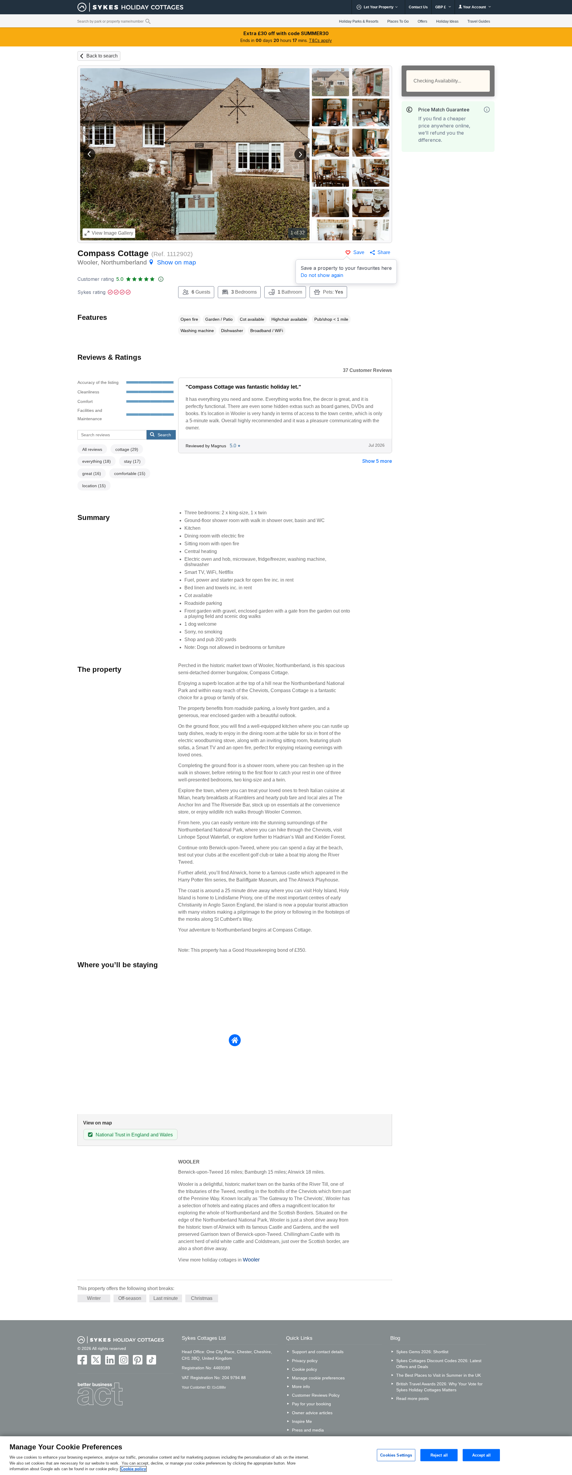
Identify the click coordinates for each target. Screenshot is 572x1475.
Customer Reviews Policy (316, 1395)
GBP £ (441, 7)
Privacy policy (305, 1360)
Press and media (308, 1430)
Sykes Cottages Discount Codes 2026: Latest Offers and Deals (438, 1363)
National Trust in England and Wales (134, 1134)
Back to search (102, 55)
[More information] (486, 109)
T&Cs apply (320, 40)
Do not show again (322, 275)
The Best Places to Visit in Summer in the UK (438, 1375)
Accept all (481, 1455)
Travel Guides (478, 21)
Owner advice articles (312, 1412)
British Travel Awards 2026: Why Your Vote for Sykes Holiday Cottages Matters (439, 1386)
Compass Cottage (113, 253)
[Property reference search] (147, 21)
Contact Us (418, 7)
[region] (286, 1455)
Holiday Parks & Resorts (358, 21)
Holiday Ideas (447, 21)
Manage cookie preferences (318, 1378)
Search (164, 434)
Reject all (439, 1455)
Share (383, 252)
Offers (422, 21)
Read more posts (412, 1398)
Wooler (251, 1260)
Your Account (474, 7)
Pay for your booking (311, 1403)
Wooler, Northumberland (136, 262)
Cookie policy (304, 1369)
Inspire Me (302, 1421)
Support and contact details (317, 1351)
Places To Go (398, 21)
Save (358, 252)
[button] (89, 154)
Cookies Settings (396, 1455)
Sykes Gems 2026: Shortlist (422, 1351)
